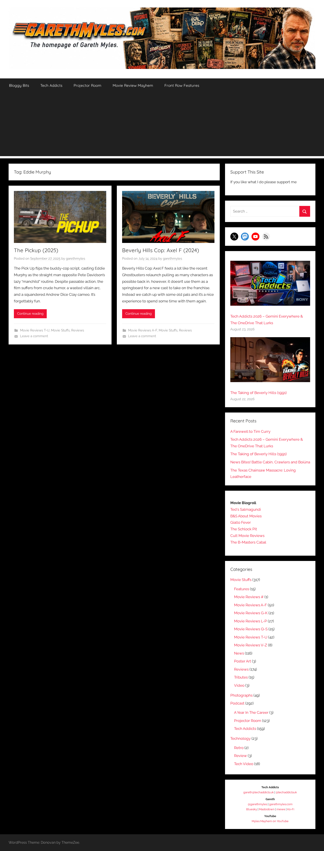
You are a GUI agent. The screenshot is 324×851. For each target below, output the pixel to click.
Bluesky (251, 809)
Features (241, 589)
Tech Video (243, 764)
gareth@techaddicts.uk (258, 792)
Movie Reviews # (249, 597)
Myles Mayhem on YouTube (270, 821)
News (239, 653)
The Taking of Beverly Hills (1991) (258, 392)
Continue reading (30, 314)
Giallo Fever (240, 522)
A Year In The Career (251, 712)
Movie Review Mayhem (133, 85)
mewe (281, 809)
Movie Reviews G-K (251, 613)
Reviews (77, 330)
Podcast (237, 703)
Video (239, 685)
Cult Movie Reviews (247, 535)
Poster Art (242, 661)
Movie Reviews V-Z (250, 645)
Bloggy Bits (19, 85)
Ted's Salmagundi (245, 509)
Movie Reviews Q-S (251, 629)
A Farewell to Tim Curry (250, 431)
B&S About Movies (246, 516)
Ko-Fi (290, 809)
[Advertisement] (162, 125)
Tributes (241, 677)
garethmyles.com (280, 804)
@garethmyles (257, 804)
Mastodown (267, 809)
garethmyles (75, 259)
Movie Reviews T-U (34, 330)
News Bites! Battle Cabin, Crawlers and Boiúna (270, 462)
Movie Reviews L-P (250, 621)
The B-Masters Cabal (248, 542)
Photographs (241, 695)
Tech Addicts (51, 85)
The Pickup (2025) (36, 250)
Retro (239, 748)
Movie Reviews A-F (142, 330)
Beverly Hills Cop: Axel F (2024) (160, 250)
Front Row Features (181, 85)
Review (240, 755)
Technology (240, 738)
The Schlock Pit (243, 529)
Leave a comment (34, 336)
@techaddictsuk (286, 792)
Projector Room (87, 85)
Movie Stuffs (60, 330)
